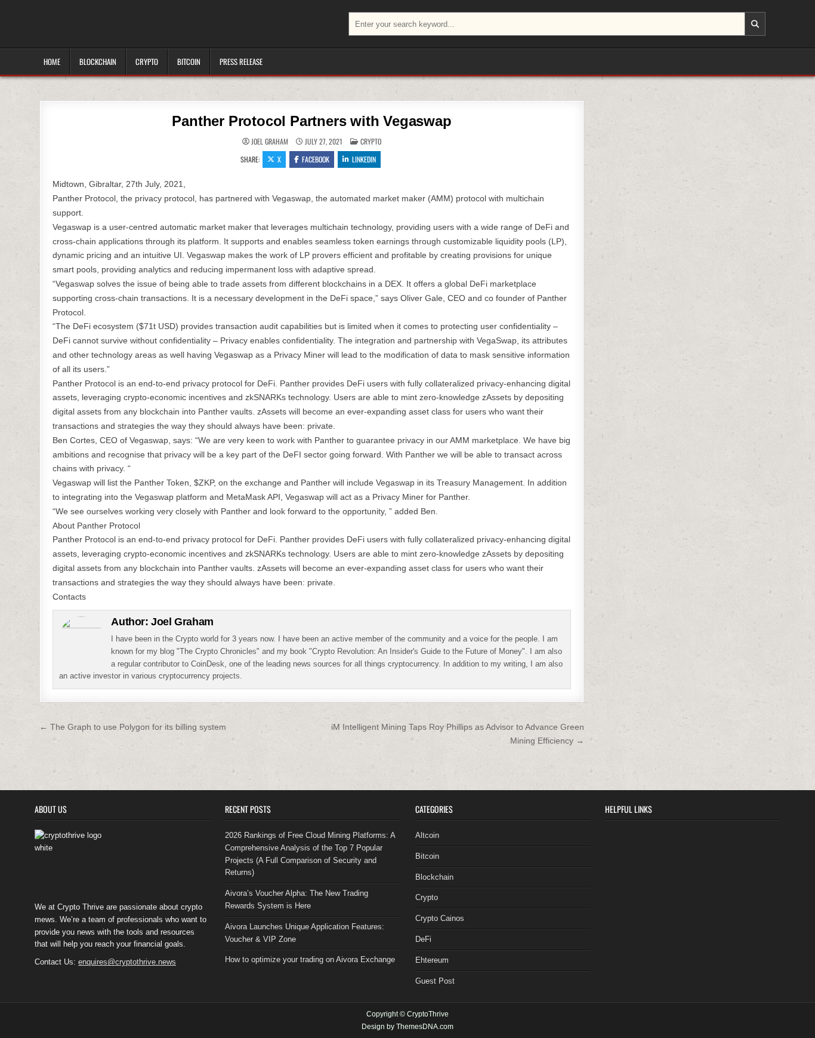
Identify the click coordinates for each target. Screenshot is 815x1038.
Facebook (315, 159)
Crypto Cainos (439, 918)
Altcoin (427, 835)
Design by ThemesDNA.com (407, 1026)
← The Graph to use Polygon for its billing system (132, 727)
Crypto (146, 61)
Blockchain (97, 61)
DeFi (423, 939)
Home (52, 61)
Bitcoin (188, 61)
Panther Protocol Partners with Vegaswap (311, 121)
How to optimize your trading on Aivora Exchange (310, 959)
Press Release (241, 61)
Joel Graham (269, 141)
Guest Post (435, 980)
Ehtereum (432, 960)
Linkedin (364, 159)
